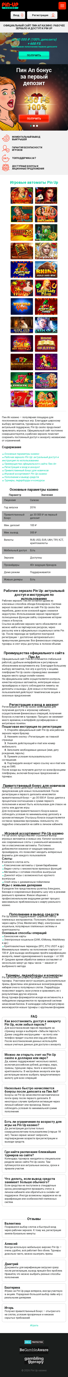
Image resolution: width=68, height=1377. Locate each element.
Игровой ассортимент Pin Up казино (25, 473)
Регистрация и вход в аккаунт (22, 467)
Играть (34, 1325)
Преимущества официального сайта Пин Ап (30, 463)
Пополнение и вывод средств (21, 477)
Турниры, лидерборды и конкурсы (24, 480)
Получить (34, 118)
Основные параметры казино (21, 453)
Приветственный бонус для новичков (26, 470)
